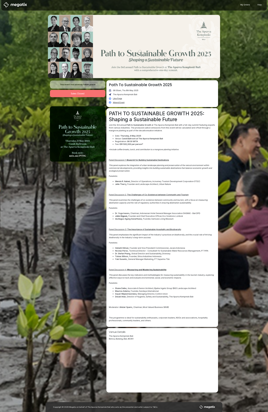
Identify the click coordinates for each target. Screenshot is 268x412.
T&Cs (155, 407)
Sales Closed (77, 93)
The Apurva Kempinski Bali (125, 94)
